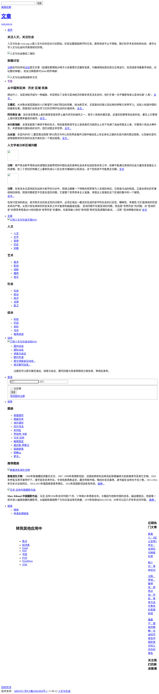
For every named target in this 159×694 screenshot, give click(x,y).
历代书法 (19, 426)
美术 (16, 262)
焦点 (24, 541)
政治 (16, 294)
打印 (24, 558)
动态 (9, 338)
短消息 (26, 545)
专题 (9, 81)
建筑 (16, 273)
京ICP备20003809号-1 (36, 691)
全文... (80, 108)
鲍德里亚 (19, 441)
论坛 (27, 67)
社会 (16, 290)
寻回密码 (15, 396)
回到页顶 (6, 687)
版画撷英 (19, 449)
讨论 (24, 564)
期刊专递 (19, 357)
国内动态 (19, 346)
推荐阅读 (19, 334)
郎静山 (17, 452)
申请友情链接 (21, 513)
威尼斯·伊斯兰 (21, 445)
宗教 (16, 248)
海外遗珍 (19, 423)
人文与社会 (64, 691)
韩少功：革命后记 (151, 566)
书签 (24, 554)
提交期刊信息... (22, 364)
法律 (16, 302)
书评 (16, 330)
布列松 (17, 430)
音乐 (16, 277)
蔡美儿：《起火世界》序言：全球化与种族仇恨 (152, 545)
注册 (9, 67)
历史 (16, 244)
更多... (17, 456)
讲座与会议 (20, 353)
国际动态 (19, 350)
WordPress (27, 561)
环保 (16, 323)
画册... (101, 483)
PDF (24, 550)
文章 (9, 216)
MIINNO (19, 691)
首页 (9, 30)
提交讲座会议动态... (24, 361)
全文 (121, 169)
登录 (9, 377)
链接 (9, 506)
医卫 (16, 305)
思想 (16, 241)
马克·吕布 (19, 437)
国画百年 (19, 419)
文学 (16, 237)
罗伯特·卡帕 (20, 434)
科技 (16, 319)
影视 (16, 266)
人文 (16, 233)
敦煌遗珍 (19, 415)
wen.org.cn (6, 24)
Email (25, 548)
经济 (16, 298)
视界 (9, 401)
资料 (16, 326)
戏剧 (16, 269)
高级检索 (6, 7)
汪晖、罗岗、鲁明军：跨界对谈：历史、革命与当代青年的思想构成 (151, 595)
